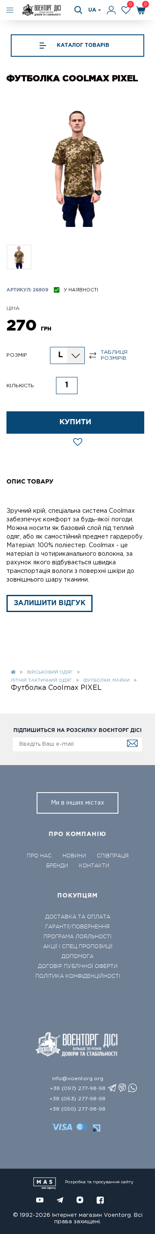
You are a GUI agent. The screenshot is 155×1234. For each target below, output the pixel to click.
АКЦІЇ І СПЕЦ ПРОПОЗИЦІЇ (77, 946)
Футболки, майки (107, 681)
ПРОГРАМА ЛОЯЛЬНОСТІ (77, 937)
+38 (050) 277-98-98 (77, 1109)
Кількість (20, 385)
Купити (75, 422)
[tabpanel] (77, 167)
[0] (125, 10)
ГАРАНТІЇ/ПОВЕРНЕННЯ (77, 927)
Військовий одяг (50, 672)
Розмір (16, 355)
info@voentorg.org (77, 1078)
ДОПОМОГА (77, 956)
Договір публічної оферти (78, 966)
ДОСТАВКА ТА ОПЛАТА (77, 917)
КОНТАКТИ (94, 866)
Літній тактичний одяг (41, 681)
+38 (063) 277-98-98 (77, 1098)
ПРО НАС (39, 856)
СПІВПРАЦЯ (113, 856)
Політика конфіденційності (77, 976)
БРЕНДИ (57, 866)
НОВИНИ (74, 856)
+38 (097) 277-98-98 (77, 1088)
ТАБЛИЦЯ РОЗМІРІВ (114, 355)
